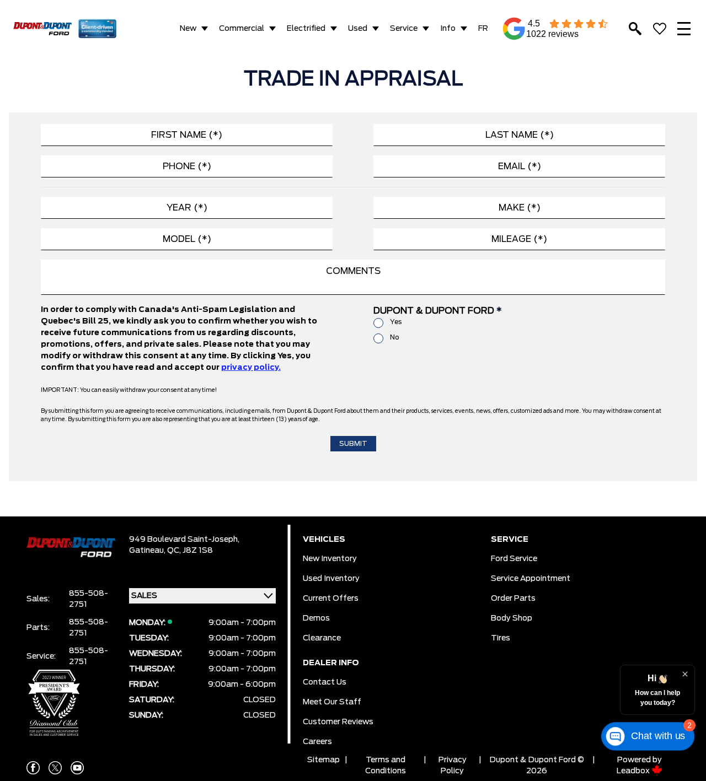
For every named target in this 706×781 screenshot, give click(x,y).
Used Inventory (331, 579)
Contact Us (324, 682)
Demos (316, 618)
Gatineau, (148, 550)
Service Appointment (530, 579)
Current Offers (331, 598)
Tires (500, 638)
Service (404, 29)
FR (483, 29)
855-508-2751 (88, 599)
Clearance (322, 638)
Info (448, 29)
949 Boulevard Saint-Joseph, (184, 539)
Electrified (306, 29)
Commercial (241, 29)
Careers (317, 742)
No (394, 337)
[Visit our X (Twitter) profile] (55, 767)
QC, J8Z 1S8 (190, 550)
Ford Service (514, 559)
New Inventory (330, 559)
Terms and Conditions (385, 765)
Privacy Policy (452, 765)
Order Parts (513, 598)
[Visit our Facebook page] (33, 767)
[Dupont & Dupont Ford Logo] (42, 28)
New (188, 29)
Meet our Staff (332, 702)
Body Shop (511, 618)
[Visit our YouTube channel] (77, 767)
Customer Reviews (338, 722)
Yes (396, 322)
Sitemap (323, 760)
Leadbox (634, 771)
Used (357, 29)
